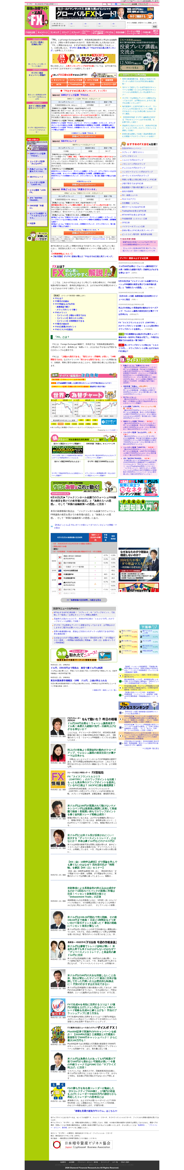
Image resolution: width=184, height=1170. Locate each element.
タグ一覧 (115, 1162)
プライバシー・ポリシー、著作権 (88, 1162)
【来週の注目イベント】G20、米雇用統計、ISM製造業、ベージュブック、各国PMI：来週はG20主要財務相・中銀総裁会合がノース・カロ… (141, 695)
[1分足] (54, 424)
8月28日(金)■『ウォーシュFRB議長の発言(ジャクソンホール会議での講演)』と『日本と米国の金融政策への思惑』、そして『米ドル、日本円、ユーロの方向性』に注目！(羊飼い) (141, 727)
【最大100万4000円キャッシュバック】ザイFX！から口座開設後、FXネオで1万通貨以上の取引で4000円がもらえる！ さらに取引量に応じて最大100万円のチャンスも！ (140, 425)
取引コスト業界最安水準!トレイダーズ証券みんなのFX (37, 97)
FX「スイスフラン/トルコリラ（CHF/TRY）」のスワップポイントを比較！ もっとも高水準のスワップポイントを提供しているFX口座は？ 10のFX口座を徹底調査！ (92, 781)
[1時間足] (88, 424)
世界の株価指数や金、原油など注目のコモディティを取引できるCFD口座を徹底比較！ (84, 632)
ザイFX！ (131, 1165)
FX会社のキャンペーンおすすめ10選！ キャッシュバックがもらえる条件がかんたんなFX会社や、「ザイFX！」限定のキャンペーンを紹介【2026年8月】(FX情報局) (141, 736)
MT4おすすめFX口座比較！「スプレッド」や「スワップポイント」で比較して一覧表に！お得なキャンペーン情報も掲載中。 (84, 613)
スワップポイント (129, 156)
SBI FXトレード (36, 177)
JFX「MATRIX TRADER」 (36, 199)
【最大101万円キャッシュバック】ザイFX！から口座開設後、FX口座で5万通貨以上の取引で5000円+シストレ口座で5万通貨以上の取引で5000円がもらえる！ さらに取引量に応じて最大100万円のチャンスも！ (140, 438)
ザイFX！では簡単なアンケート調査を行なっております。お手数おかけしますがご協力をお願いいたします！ (84, 626)
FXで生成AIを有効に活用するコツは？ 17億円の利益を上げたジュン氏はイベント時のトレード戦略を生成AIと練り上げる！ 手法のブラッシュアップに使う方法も (92, 1009)
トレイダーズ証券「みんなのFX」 (37, 162)
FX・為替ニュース (130, 195)
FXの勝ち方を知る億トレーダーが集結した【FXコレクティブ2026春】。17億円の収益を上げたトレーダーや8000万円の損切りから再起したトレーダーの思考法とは (92, 1092)
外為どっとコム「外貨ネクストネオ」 (38, 170)
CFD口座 (126, 222)
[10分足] (67, 424)
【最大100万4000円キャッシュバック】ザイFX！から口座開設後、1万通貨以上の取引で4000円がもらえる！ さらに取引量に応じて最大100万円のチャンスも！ (140, 390)
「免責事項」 (141, 1125)
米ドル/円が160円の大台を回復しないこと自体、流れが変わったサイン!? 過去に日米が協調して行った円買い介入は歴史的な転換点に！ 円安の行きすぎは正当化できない (92, 979)
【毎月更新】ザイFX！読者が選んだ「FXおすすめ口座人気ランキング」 (83, 256)
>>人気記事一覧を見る (151, 748)
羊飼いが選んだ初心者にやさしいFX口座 (139, 179)
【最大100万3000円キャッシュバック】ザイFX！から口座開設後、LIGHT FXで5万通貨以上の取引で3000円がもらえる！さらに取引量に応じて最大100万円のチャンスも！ (139, 451)
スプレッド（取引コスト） (133, 152)
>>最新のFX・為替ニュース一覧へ (104, 690)
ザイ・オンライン (107, 1165)
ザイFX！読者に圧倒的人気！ (37, 43)
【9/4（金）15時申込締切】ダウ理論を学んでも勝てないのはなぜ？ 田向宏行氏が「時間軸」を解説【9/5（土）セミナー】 (92, 865)
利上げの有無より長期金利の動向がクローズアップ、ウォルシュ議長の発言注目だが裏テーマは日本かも (91, 753)
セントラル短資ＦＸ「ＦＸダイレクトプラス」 (38, 215)
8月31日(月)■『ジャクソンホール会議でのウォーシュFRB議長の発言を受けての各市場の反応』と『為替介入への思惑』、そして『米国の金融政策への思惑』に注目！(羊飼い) (141, 719)
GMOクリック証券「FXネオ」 (38, 154)
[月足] (95, 420)
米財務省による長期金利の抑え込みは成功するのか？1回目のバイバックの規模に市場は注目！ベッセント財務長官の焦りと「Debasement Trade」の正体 (91, 892)
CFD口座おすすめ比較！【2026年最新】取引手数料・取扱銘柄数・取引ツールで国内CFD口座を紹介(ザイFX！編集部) (141, 743)
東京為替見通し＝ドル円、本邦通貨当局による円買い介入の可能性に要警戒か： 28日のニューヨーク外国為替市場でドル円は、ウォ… (141, 681)
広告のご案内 (125, 1162)
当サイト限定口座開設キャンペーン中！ (37, 107)
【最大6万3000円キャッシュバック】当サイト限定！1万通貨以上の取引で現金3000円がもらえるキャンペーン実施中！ (140, 400)
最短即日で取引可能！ (78, 387)
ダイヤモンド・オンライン (79, 1165)
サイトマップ (105, 1162)
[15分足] (74, 424)
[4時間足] (95, 424)
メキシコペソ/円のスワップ (133, 164)
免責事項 (63, 1162)
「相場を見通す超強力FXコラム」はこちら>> (95, 1111)
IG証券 (32, 223)
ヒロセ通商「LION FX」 (38, 191)
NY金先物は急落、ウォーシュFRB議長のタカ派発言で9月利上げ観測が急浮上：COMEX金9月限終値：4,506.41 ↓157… (141, 688)
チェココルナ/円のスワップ (133, 168)
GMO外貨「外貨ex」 (37, 206)
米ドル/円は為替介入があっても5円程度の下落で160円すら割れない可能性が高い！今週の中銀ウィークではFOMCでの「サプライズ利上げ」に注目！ (91, 1063)
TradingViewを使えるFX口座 (134, 211)
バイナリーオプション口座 (133, 226)
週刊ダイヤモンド (94, 1165)
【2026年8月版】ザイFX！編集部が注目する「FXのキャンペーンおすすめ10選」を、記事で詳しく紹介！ (139, 119)
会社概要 (71, 1162)
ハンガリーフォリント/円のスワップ (137, 172)
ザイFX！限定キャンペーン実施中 (37, 74)
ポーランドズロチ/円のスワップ (135, 176)
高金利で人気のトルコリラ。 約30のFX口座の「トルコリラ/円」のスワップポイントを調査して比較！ (84, 620)
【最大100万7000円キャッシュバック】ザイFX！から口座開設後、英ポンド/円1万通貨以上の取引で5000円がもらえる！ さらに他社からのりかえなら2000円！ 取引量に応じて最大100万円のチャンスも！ (140, 412)
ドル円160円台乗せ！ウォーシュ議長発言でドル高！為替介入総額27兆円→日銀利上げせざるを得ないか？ (91, 726)
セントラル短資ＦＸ (112, 430)
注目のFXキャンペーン (131, 148)
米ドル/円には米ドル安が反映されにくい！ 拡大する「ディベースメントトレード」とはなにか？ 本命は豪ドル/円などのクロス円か (91, 838)
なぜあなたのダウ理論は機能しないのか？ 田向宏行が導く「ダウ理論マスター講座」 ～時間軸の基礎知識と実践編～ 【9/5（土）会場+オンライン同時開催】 (84, 640)
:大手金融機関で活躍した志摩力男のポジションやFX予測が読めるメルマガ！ (81, 383)
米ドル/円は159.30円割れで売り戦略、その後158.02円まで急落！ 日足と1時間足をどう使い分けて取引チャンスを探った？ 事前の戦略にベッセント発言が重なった (92, 921)
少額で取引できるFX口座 (132, 183)
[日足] (81, 420)
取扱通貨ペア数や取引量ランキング (137, 187)
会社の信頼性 (127, 191)
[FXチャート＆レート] (109, 421)
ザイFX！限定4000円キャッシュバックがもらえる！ (37, 130)
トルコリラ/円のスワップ (132, 160)
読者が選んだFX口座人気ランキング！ (138, 230)
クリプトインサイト (120, 1165)
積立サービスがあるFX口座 (133, 207)
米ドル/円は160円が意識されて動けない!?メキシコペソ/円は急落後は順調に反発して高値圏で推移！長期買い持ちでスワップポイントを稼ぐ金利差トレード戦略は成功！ (92, 810)
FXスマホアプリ (129, 199)
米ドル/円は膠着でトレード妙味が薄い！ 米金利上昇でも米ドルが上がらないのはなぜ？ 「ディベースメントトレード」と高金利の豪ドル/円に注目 (91, 950)
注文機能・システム (130, 203)
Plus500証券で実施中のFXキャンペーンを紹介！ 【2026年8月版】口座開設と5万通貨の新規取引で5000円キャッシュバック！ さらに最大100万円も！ (92, 1036)
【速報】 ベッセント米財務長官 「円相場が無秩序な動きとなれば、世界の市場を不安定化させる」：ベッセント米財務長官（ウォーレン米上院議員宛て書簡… (141, 669)
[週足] (88, 420)
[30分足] (81, 424)
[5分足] (61, 424)
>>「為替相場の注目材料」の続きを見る (84, 600)
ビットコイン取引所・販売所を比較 (137, 234)
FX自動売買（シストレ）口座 (134, 219)
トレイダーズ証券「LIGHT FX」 (37, 183)
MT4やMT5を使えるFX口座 (133, 215)
